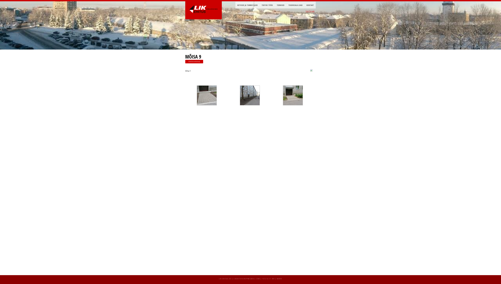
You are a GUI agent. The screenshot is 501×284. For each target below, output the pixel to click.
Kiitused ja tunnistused (247, 5)
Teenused (280, 5)
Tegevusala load (295, 5)
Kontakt (310, 5)
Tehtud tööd (267, 5)
